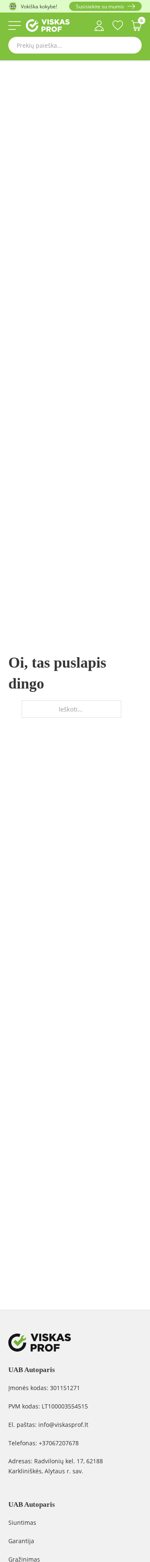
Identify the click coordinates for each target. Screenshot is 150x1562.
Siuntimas (22, 1522)
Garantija (21, 1541)
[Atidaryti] (14, 25)
